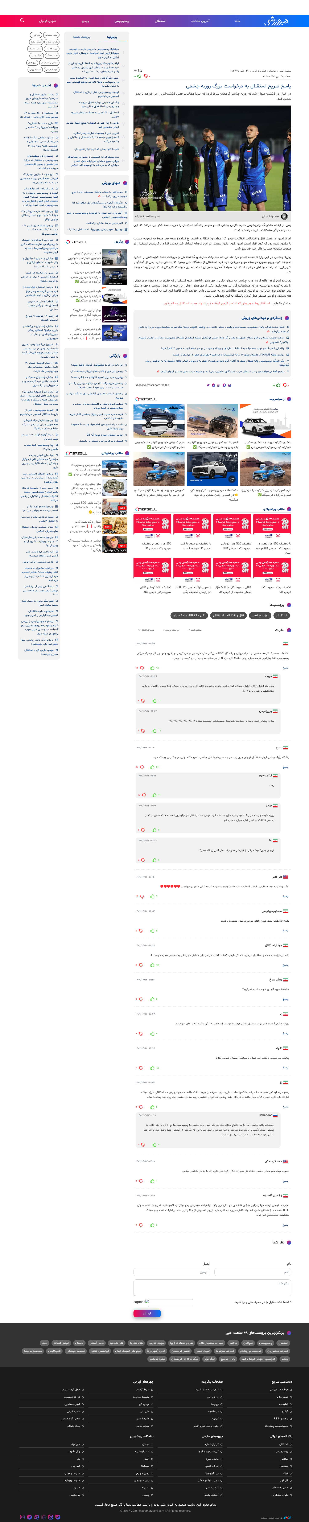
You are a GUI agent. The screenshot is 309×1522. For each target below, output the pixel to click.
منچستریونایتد (33, 1351)
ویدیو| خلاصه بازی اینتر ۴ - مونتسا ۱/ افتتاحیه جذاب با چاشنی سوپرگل (40, 230)
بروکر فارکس (52, 48)
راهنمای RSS (281, 1419)
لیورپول (75, 1466)
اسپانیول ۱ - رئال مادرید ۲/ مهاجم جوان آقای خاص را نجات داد (39, 115)
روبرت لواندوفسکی (208, 1480)
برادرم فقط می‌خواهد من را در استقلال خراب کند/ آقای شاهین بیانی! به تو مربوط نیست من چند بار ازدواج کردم (222, 372)
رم (78, 1459)
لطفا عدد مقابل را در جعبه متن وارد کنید (263, 1302)
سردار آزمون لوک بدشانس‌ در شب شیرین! (39, 437)
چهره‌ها (215, 1404)
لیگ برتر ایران (259, 71)
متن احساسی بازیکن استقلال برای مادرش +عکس (39, 529)
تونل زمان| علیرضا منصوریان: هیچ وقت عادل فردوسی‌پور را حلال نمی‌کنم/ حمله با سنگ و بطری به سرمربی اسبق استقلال (39, 398)
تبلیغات (283, 1404)
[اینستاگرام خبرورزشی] (22, 1517)
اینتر (44, 1343)
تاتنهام (145, 1488)
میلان (77, 1488)
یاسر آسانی (97, 1343)
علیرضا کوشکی (76, 1351)
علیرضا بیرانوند (225, 1351)
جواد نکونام (73, 1426)
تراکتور (233, 1343)
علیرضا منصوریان (277, 1351)
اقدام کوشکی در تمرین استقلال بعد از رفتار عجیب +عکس (43, 306)
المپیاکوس (54, 1351)
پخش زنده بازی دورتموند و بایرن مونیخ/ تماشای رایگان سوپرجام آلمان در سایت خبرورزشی (40, 332)
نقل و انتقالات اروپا (181, 1343)
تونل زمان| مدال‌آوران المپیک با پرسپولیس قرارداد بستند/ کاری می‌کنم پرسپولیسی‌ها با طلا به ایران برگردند (39, 246)
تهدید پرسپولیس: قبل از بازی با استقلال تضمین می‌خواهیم (96, 94)
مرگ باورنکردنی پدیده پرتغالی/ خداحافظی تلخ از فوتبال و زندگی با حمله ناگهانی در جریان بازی (40, 461)
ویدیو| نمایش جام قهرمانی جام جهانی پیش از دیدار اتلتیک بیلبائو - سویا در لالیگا (40, 425)
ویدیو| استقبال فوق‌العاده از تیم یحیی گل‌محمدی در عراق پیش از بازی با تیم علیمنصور (40, 291)
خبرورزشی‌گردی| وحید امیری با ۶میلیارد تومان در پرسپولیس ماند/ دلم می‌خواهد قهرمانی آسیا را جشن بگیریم (93, 82)
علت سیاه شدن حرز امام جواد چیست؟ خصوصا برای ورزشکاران (97, 427)
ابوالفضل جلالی (100, 1351)
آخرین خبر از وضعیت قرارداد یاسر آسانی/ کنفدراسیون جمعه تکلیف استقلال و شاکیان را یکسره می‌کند (93, 137)
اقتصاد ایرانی (35, 69)
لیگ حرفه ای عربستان (184, 1359)
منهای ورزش (111, 183)
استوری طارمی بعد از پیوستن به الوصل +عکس (39, 519)
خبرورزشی (276, 21)
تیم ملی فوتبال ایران (207, 1390)
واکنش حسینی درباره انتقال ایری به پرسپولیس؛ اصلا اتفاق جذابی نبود (99, 104)
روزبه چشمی (260, 615)
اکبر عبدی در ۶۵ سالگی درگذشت (104, 223)
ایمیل (206, 1264)
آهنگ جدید (36, 42)
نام (289, 1264)
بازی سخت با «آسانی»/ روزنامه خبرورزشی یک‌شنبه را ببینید (42, 127)
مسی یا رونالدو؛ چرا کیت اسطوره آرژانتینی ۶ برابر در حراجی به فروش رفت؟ (39, 277)
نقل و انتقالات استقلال (228, 615)
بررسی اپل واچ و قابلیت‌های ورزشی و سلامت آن (96, 371)
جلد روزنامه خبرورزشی (206, 1426)
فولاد (285, 1473)
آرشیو (285, 1412)
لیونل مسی (203, 1351)
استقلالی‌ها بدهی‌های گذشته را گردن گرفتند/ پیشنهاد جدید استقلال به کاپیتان (217, 303)
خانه (237, 21)
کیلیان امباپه (212, 1444)
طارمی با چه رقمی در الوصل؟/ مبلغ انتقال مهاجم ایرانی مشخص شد (92, 125)
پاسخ (285, 668)
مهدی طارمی (156, 1343)
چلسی (146, 1495)
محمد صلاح (212, 1459)
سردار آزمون (142, 1390)
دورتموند (75, 1444)
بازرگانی (115, 355)
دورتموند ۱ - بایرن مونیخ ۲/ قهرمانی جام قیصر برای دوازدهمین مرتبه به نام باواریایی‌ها (39, 179)
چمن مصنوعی (51, 35)
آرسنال (79, 1343)
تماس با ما (282, 1397)
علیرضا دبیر (143, 1419)
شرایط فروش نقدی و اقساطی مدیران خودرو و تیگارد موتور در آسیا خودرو (98, 406)
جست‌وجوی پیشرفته (276, 1426)
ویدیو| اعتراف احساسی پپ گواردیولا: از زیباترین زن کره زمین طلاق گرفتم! (39, 478)
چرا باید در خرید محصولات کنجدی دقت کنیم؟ (97, 365)
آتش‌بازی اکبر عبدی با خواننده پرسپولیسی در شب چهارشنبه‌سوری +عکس (96, 215)
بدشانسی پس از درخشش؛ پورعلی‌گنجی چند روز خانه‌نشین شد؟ (40, 591)
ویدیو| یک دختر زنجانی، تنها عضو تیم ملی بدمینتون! (39, 642)
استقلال (160, 21)
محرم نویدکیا (157, 1359)
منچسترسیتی (72, 1473)
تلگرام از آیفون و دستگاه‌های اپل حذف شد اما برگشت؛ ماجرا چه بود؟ (99, 205)
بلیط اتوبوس (52, 69)
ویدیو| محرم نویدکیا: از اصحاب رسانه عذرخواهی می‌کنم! (40, 509)
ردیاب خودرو (52, 42)
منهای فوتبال (47, 21)
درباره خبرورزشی (279, 1390)
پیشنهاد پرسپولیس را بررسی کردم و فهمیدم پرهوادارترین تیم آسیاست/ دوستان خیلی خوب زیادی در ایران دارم (92, 53)
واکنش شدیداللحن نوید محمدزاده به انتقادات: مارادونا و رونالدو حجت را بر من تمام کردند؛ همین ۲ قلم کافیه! (222, 348)
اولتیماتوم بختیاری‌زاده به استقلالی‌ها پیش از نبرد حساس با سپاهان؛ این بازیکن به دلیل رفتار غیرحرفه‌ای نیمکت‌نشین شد (94, 68)
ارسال (147, 1313)
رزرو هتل (32, 62)
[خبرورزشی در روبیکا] (43, 1517)
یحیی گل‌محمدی (71, 1419)
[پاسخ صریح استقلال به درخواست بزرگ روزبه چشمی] (212, 158)
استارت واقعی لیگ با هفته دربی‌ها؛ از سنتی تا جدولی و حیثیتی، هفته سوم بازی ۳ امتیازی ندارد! (41, 144)
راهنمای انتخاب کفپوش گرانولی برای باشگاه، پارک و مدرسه (94, 396)
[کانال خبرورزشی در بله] (57, 1517)
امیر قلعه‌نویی (72, 1404)
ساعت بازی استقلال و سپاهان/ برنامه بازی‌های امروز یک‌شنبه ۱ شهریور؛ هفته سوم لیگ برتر (41, 101)
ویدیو (85, 21)
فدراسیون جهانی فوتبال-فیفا (258, 1359)
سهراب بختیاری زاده (211, 1343)
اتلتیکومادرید (142, 1451)
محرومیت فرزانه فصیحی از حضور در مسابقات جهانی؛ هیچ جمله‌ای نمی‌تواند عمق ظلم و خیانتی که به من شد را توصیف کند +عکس (93, 161)
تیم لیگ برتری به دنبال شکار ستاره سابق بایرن (39, 603)
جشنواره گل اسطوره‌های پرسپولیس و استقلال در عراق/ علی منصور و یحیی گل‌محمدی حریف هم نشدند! (41, 162)
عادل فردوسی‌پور (71, 1390)
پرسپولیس (122, 21)
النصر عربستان (181, 1351)
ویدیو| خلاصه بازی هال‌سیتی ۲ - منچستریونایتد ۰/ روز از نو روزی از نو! (39, 541)
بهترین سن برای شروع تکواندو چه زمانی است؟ (97, 377)
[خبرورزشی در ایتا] (50, 1517)
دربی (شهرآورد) (156, 1351)
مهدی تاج (144, 1404)
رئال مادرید (136, 1343)
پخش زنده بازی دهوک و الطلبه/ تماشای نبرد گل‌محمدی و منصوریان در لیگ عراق (40, 381)
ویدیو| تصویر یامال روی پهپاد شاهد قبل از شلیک (95, 229)
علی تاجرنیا (116, 1343)
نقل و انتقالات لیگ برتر (189, 615)
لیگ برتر (209, 1359)
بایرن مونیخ (228, 1359)
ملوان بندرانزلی (280, 1495)
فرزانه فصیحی (72, 1397)
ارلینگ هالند (212, 1495)
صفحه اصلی (285, 71)
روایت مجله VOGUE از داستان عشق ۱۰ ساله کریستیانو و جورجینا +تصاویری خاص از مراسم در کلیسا (228, 355)
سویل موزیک (35, 48)
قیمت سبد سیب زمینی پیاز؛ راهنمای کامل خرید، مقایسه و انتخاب (96, 416)
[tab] (112, 38)
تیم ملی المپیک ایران (128, 1351)
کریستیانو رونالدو (250, 1351)
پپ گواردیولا (212, 1473)
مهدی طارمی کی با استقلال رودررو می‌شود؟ (41, 652)
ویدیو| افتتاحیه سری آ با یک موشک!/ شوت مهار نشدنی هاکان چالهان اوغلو (39, 216)
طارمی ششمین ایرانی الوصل (37, 562)
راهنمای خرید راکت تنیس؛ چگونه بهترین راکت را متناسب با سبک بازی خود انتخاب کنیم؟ (96, 385)
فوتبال (272, 71)
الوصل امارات (61, 1343)
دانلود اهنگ (52, 55)
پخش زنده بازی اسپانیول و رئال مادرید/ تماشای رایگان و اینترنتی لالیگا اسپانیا (40, 263)
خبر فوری (36, 35)
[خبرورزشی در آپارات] (36, 1517)
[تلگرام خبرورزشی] (29, 1517)
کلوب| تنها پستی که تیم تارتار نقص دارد (96, 149)
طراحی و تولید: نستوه (272, 1518)
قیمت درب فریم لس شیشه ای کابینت (101, 441)
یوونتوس (75, 1495)
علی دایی (144, 1412)
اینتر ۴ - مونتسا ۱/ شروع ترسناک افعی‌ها (42, 318)
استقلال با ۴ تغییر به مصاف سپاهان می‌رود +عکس (95, 115)
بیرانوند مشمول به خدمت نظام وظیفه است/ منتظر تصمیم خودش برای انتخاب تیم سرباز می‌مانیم (40, 574)
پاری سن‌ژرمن (141, 1480)
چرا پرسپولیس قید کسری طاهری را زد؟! (41, 447)
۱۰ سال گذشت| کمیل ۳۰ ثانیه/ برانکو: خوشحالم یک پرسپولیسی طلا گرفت (41, 367)
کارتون (215, 1419)
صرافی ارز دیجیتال (49, 62)
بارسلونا (145, 1466)
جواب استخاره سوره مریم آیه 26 (105, 435)
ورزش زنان (213, 1397)
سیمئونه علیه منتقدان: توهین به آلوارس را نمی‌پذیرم (41, 613)
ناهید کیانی (73, 1412)
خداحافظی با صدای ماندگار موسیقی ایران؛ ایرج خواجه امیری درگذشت (99, 194)
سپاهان (248, 1343)
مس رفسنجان (280, 1488)
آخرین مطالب (200, 21)
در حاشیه (213, 1412)
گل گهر (284, 1480)
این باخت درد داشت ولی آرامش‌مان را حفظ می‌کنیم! (42, 554)
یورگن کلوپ (212, 1466)
